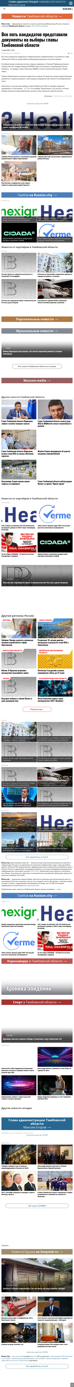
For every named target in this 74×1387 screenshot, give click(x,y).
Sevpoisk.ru (5, 1295)
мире (37, 885)
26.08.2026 (67, 8)
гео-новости (16, 1356)
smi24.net (23, 1360)
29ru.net (4, 251)
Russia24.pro (5, 502)
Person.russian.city (7, 133)
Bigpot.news (5, 1143)
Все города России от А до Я (37, 857)
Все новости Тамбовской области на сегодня (37, 366)
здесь (59, 889)
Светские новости (5, 1133)
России (33, 1356)
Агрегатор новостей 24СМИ (37, 103)
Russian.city (5, 200)
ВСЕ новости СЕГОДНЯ (37, 1206)
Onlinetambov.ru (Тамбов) (10, 53)
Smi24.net (4, 765)
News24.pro (5, 810)
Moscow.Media (42, 26)
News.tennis (5, 1045)
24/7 (32, 26)
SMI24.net (34, 871)
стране (29, 885)
